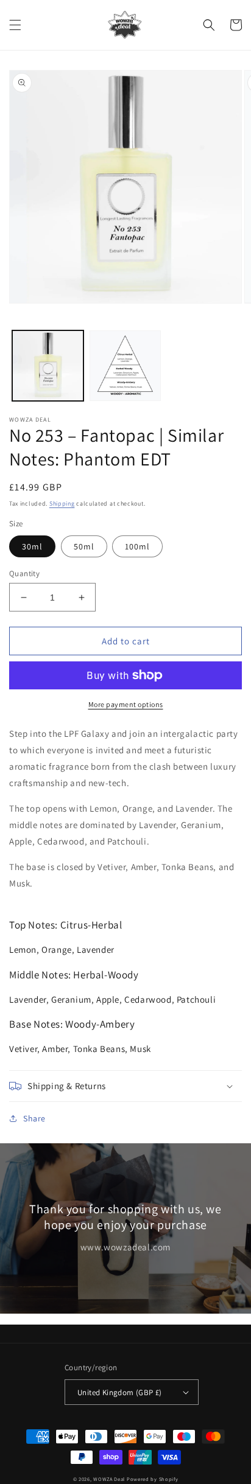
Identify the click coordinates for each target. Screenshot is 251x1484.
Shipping (62, 503)
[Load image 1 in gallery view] (47, 366)
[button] (15, 25)
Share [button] (34, 1118)
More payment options (125, 704)
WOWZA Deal (109, 1478)
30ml (32, 546)
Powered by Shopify (153, 1478)
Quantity (24, 573)
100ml (137, 546)
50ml (84, 546)
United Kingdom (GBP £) (119, 1392)
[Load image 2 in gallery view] (125, 366)
